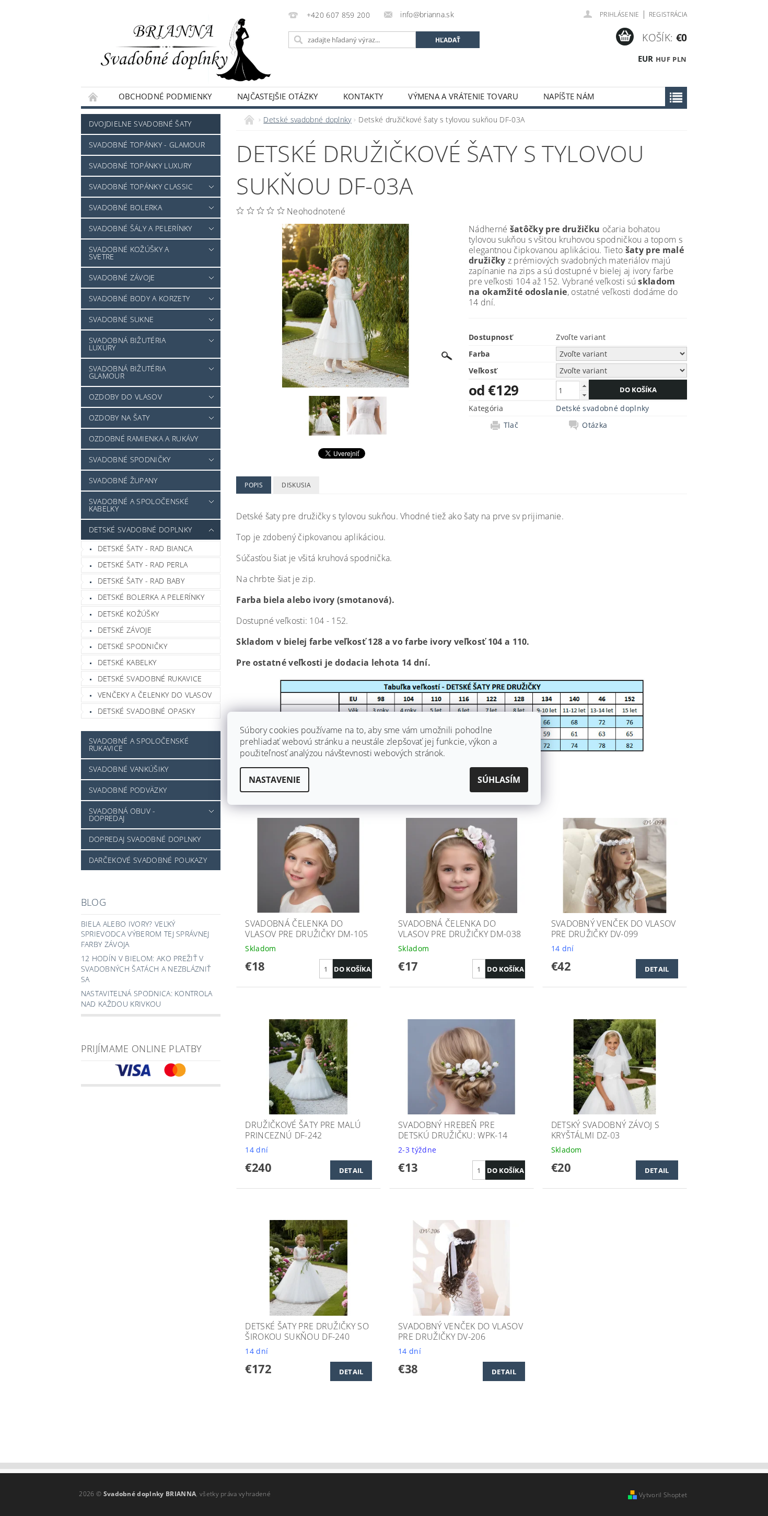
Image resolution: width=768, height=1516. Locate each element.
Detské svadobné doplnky (140, 529)
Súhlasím (499, 779)
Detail (657, 969)
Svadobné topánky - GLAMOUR (147, 145)
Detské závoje (125, 630)
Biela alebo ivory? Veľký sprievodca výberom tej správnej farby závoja (145, 934)
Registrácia (668, 14)
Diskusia (296, 485)
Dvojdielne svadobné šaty (140, 124)
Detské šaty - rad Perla (143, 564)
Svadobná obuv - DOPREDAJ (122, 814)
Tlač (511, 425)
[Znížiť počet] (584, 395)
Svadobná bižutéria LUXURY (127, 343)
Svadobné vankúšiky (129, 769)
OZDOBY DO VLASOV (125, 397)
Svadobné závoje (122, 277)
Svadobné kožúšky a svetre (129, 252)
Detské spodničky (132, 646)
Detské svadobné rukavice (150, 678)
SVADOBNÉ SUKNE (121, 319)
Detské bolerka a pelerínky (151, 597)
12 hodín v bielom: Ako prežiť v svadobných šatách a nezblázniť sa (146, 968)
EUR (646, 58)
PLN (679, 59)
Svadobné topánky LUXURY (140, 165)
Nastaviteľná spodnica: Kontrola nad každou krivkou (147, 998)
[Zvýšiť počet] (584, 386)
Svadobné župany (123, 480)
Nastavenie (274, 779)
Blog (93, 902)
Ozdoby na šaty (119, 418)
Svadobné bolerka (125, 207)
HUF (663, 59)
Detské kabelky (127, 662)
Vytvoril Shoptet (663, 1494)
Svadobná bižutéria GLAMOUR (127, 372)
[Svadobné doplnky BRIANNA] (183, 48)
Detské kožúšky (128, 614)
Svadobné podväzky (128, 790)
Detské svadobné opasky (146, 711)
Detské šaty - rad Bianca (145, 548)
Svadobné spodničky (130, 459)
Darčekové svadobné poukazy (148, 860)
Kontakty (363, 96)
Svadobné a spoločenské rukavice (139, 744)
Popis (254, 485)
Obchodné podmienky (165, 96)
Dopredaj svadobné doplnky (145, 839)
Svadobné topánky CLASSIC (141, 186)
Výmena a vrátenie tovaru (463, 96)
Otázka (594, 425)
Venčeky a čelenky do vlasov (155, 695)
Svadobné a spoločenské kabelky (139, 505)
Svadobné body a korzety (139, 298)
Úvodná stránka (93, 96)
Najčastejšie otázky (277, 96)
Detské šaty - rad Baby (141, 581)
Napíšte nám (569, 96)
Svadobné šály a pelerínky (140, 228)
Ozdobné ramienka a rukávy (144, 438)
